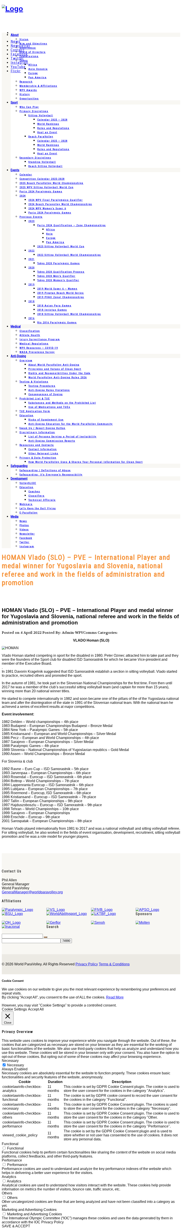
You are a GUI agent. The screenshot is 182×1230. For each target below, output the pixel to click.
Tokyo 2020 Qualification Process (61, 271)
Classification (30, 331)
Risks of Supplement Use (46, 419)
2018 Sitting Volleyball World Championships (69, 314)
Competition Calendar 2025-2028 (42, 178)
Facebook (26, 538)
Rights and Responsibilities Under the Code (59, 373)
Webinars (26, 504)
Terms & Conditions (114, 964)
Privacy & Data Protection (38, 457)
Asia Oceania (38, 69)
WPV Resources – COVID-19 (39, 347)
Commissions (29, 56)
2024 (23, 195)
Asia (49, 233)
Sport (14, 103)
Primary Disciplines (34, 111)
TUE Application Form (35, 411)
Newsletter (27, 533)
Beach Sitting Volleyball (45, 166)
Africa (32, 64)
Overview (26, 360)
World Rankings (48, 124)
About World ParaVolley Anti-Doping (53, 364)
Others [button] (7, 1193)
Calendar (26, 174)
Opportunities (29, 98)
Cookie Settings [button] (14, 1009)
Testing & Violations (34, 381)
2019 (31, 284)
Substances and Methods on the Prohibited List (62, 402)
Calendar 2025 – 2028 (52, 119)
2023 (31, 221)
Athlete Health (30, 335)
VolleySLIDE (28, 483)
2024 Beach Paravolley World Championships (60, 204)
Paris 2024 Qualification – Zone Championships (71, 225)
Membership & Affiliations (38, 86)
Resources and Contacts (37, 445)
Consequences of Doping (45, 394)
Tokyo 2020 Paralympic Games (58, 263)
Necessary (15, 1065)
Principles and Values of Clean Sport (54, 369)
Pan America (37, 77)
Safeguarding (19, 466)
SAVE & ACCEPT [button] (16, 1226)
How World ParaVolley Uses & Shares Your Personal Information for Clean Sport (85, 462)
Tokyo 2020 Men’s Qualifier (56, 276)
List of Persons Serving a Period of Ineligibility (62, 436)
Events (15, 170)
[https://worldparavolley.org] (12, 9)
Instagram (27, 546)
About (15, 35)
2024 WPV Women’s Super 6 (47, 208)
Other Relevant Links (43, 453)
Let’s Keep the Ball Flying (38, 508)
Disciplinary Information (37, 432)
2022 (31, 250)
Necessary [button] (10, 1061)
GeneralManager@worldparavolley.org (32, 892)
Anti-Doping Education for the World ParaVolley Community (70, 424)
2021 (31, 259)
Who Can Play (29, 107)
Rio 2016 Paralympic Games (57, 322)
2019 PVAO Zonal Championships (60, 297)
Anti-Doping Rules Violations (49, 390)
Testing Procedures (41, 386)
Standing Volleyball (42, 162)
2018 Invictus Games (52, 309)
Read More (115, 997)
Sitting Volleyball (40, 115)
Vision (24, 39)
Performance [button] (12, 1160)
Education (27, 415)
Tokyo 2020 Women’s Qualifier (58, 280)
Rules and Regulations (53, 128)
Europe (33, 73)
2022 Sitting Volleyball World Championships (69, 255)
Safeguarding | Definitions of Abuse (45, 470)
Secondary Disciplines (35, 157)
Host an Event (47, 132)
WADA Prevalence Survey (37, 352)
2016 (31, 318)
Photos (24, 525)
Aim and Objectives (33, 43)
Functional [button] (10, 1144)
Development (19, 479)
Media (14, 517)
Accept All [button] (36, 1009)
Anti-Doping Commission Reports (51, 440)
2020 (31, 267)
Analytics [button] (9, 1177)
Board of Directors (33, 52)
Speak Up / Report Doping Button (42, 428)
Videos (24, 529)
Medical (16, 326)
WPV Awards (28, 90)
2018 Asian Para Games (54, 305)
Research (26, 81)
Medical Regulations (34, 343)
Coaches (34, 491)
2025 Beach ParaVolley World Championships (51, 183)
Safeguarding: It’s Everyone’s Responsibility (51, 474)
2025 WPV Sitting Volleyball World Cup (46, 187)
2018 (31, 301)
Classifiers (36, 495)
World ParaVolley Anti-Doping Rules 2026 (57, 377)
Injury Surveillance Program (40, 339)
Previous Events (31, 216)
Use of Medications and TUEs (49, 407)
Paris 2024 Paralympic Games (41, 191)
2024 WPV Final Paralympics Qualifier (55, 200)
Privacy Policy (86, 964)
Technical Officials (42, 500)
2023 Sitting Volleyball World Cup (60, 246)
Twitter (25, 542)
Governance (28, 47)
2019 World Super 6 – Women (57, 288)
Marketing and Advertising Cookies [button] (29, 1210)
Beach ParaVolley (40, 136)
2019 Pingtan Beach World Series (60, 293)
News (23, 521)
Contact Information (42, 449)
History (25, 94)
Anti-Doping (18, 356)
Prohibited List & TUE (35, 398)
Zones (24, 60)
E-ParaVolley (29, 512)
